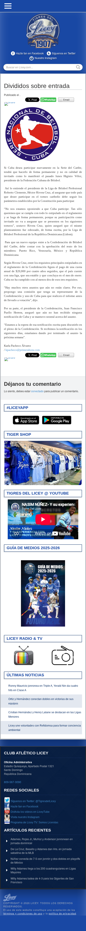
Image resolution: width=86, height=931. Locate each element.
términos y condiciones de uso (22, 913)
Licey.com (43, 30)
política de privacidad (62, 913)
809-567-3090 (12, 782)
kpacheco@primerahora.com (23, 350)
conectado (37, 391)
